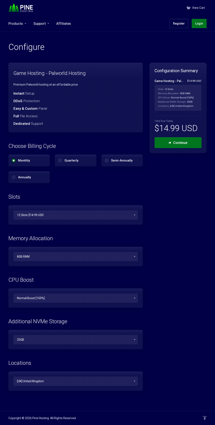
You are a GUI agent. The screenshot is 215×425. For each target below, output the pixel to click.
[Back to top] (204, 418)
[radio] (14, 160)
